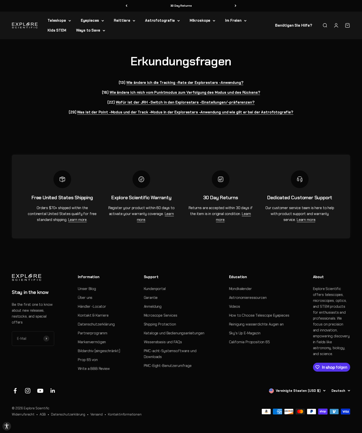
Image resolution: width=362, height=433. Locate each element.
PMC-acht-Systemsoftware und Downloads (170, 353)
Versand (96, 414)
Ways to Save (88, 30)
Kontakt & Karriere (93, 315)
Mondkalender (240, 288)
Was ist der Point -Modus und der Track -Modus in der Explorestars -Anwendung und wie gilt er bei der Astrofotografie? (185, 112)
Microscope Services (160, 315)
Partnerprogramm (92, 333)
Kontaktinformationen (125, 414)
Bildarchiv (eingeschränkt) (99, 350)
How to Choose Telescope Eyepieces (259, 315)
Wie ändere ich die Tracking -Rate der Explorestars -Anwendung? (185, 82)
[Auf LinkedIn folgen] (52, 390)
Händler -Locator (92, 306)
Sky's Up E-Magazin (245, 333)
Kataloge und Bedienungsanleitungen (174, 333)
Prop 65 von (88, 359)
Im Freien (233, 20)
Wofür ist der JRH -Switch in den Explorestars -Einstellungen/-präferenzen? (185, 102)
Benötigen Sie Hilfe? (293, 25)
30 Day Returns (181, 5)
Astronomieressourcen (248, 297)
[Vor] (235, 5)
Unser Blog (87, 288)
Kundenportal (155, 288)
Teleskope (57, 20)
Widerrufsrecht (23, 414)
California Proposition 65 (249, 342)
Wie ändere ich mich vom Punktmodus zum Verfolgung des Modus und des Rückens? (185, 92)
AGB (43, 414)
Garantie (151, 297)
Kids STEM (57, 30)
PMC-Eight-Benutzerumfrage (168, 365)
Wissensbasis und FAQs (163, 342)
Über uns (85, 297)
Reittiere (122, 20)
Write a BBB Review (94, 368)
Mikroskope (200, 20)
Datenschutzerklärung (96, 324)
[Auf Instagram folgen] (27, 390)
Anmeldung (153, 306)
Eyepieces (90, 20)
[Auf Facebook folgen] (15, 390)
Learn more (77, 219)
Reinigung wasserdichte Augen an (256, 324)
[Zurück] (126, 5)
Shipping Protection (160, 324)
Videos (234, 306)
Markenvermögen (92, 342)
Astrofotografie (160, 20)
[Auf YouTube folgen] (40, 390)
